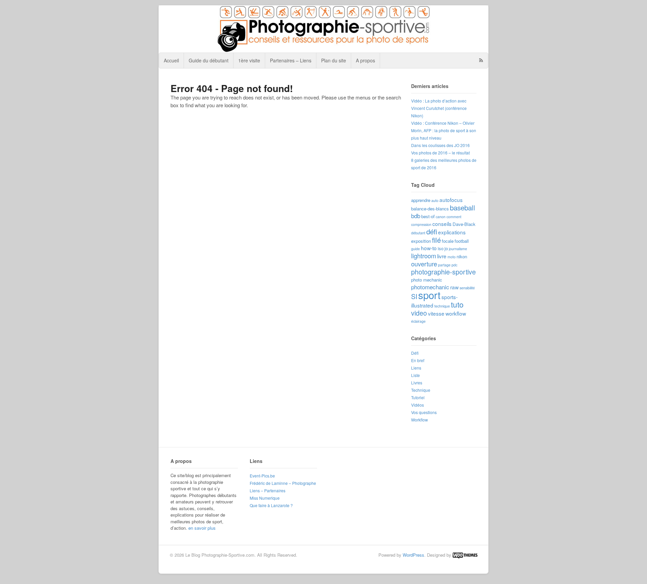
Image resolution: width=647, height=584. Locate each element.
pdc (454, 264)
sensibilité (467, 287)
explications (452, 232)
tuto (457, 304)
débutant (418, 232)
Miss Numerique (265, 498)
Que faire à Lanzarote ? (271, 505)
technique (442, 306)
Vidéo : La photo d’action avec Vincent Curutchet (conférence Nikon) (439, 108)
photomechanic (430, 287)
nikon (462, 256)
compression (421, 224)
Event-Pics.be (262, 475)
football (462, 241)
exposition (421, 241)
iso (440, 248)
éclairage (418, 321)
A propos (365, 60)
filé (436, 240)
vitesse (436, 313)
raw (454, 287)
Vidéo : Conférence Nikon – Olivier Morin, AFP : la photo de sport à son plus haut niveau (443, 130)
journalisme (458, 248)
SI (414, 296)
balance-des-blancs (430, 208)
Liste (415, 375)
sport (429, 295)
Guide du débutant (208, 60)
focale (448, 241)
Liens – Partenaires (267, 490)
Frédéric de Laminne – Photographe (283, 483)
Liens (416, 368)
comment (453, 216)
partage (444, 264)
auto (434, 200)
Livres (416, 382)
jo (446, 248)
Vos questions (424, 412)
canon (440, 216)
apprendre (420, 200)
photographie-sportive (443, 271)
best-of (428, 216)
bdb (415, 215)
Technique (420, 390)
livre (441, 256)
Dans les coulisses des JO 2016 (440, 145)
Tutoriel (418, 397)
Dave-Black (464, 224)
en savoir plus (202, 528)
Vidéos (417, 405)
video (419, 313)
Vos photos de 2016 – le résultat (440, 152)
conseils (442, 223)
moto (452, 256)
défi (431, 231)
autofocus (451, 199)
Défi (415, 353)
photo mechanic (426, 279)
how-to (429, 248)
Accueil (171, 60)
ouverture (424, 263)
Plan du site (333, 60)
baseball (462, 207)
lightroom (423, 255)
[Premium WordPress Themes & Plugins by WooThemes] (465, 555)
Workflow (419, 419)
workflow (455, 313)
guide (415, 248)
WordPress (413, 555)
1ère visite (249, 60)
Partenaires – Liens (290, 60)
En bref (417, 360)
